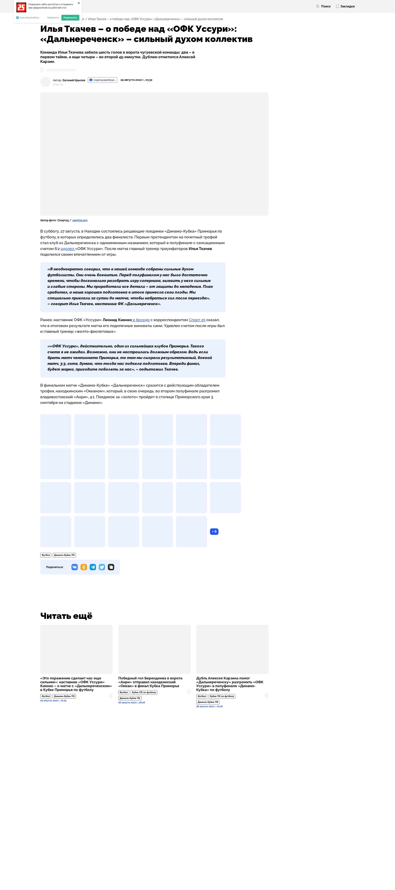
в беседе (141, 319)
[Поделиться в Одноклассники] (84, 567)
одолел (68, 248)
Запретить (53, 17)
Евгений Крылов (74, 80)
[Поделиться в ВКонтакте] (74, 567)
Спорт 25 (197, 319)
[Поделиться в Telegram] (93, 567)
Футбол (46, 555)
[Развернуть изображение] (55, 429)
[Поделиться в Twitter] (102, 567)
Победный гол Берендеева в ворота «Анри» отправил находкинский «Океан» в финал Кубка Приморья (150, 682)
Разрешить (70, 17)
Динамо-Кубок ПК (64, 555)
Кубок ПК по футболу (144, 692)
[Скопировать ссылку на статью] (111, 567)
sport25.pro (79, 220)
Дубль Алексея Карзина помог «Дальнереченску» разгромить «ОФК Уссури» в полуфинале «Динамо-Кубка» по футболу (229, 684)
